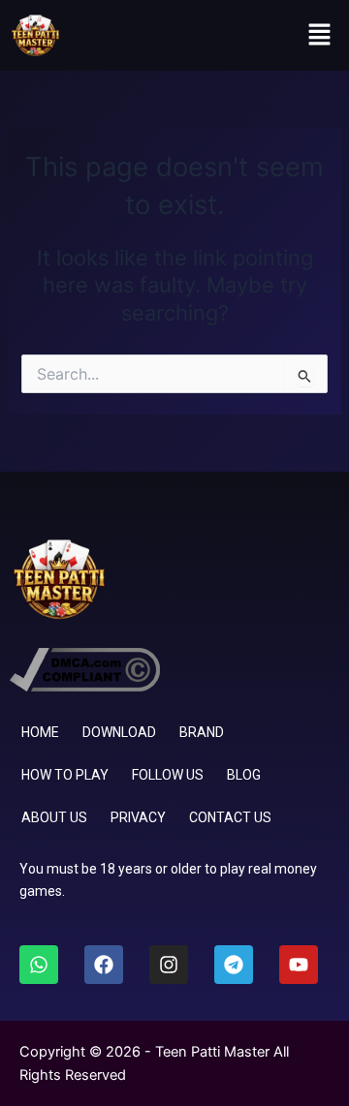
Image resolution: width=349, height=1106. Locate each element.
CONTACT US (230, 817)
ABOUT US (54, 817)
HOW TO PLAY (65, 775)
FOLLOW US (168, 775)
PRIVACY (138, 817)
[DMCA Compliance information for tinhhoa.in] (85, 668)
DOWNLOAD (119, 732)
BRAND (201, 732)
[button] (320, 35)
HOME (40, 732)
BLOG (244, 775)
